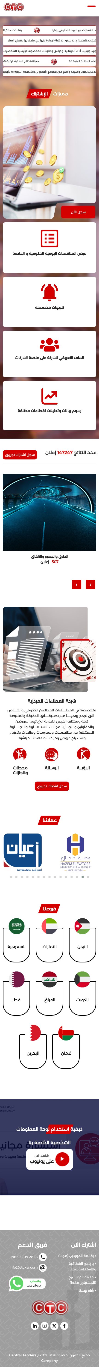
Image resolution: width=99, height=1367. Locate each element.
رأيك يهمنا (87, 1290)
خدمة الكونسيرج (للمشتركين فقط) (82, 1280)
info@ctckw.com (24, 1267)
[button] (88, 877)
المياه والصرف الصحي (49, 556)
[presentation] (90, 584)
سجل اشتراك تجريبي (20, 455)
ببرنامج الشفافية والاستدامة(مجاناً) (82, 1266)
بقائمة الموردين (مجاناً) (76, 1256)
